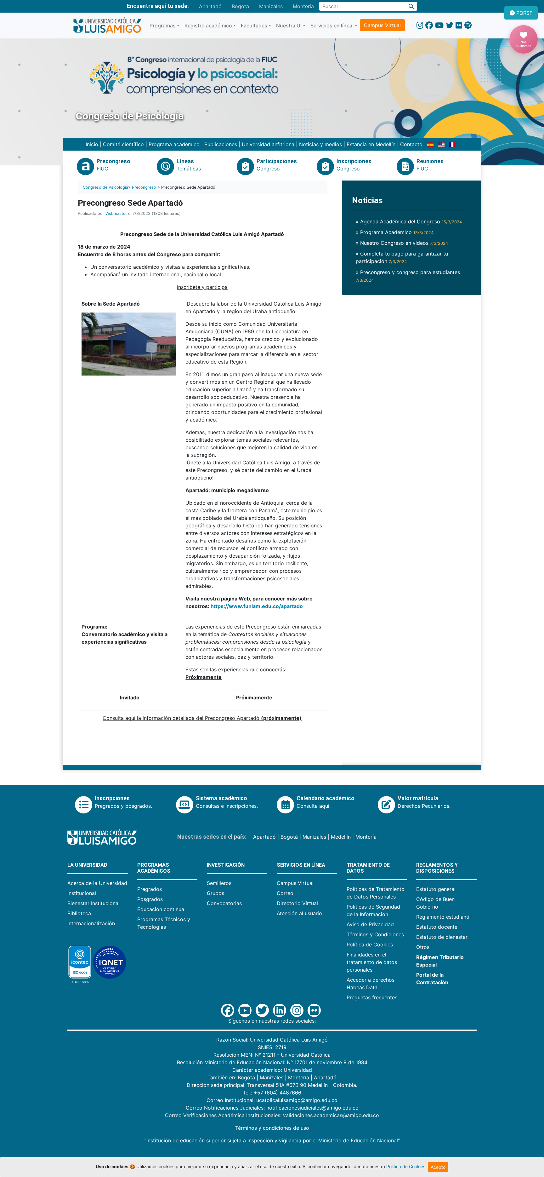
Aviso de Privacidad (370, 924)
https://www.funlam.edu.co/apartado (257, 606)
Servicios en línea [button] (332, 25)
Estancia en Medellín (371, 144)
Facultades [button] (254, 25)
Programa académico (175, 144)
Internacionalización (91, 923)
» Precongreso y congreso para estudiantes (408, 276)
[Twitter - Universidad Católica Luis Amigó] (449, 25)
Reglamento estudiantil (443, 917)
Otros (422, 947)
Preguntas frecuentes (372, 997)
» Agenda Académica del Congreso (409, 221)
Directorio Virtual (297, 903)
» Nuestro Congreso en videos (402, 243)
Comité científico (123, 144)
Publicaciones (221, 144)
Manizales (271, 6)
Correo (285, 893)
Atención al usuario (299, 913)
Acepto (438, 1167)
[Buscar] (411, 6)
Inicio (92, 144)
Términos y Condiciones (375, 934)
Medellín (341, 837)
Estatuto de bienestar (442, 937)
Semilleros (219, 883)
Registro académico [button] (208, 25)
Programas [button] (163, 25)
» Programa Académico (395, 232)
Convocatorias (224, 903)
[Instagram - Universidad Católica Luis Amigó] (419, 25)
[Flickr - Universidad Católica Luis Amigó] (459, 25)
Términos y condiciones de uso (272, 1128)
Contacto (411, 144)
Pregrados (149, 889)
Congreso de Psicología (105, 187)
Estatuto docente (436, 927)
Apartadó (210, 6)
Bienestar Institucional (93, 903)
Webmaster (116, 213)
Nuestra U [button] (289, 25)
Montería (303, 6)
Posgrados (150, 899)
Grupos (215, 893)
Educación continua (160, 909)
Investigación (226, 865)
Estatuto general (436, 889)
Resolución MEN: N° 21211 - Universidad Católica (272, 1055)
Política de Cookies (370, 944)
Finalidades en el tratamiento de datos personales (372, 962)
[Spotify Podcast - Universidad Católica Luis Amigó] (468, 25)
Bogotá (240, 6)
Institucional (81, 893)
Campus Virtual (382, 25)
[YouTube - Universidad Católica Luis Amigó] (439, 25)
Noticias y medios (320, 144)
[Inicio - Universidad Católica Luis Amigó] (107, 25)
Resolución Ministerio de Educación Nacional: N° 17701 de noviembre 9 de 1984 (272, 1062)
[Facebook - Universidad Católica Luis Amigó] (429, 25)
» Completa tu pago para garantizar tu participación (402, 257)
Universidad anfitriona (268, 144)
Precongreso (144, 187)
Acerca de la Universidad (97, 883)
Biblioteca (79, 913)
